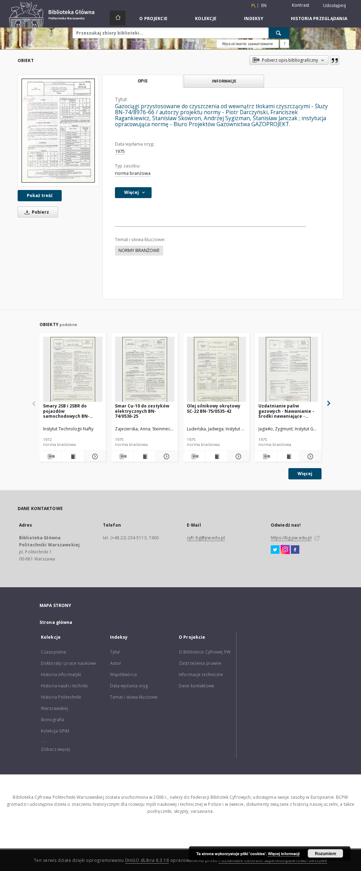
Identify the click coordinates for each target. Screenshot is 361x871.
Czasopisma (53, 652)
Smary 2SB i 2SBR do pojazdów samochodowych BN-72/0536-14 (66, 411)
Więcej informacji (284, 853)
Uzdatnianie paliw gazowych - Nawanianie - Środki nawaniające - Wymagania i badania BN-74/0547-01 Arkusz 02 (287, 411)
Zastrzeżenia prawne (200, 663)
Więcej (305, 474)
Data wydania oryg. (129, 686)
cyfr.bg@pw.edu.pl (206, 538)
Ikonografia (52, 720)
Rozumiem (325, 853)
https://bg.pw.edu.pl (291, 538)
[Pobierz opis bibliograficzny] (50, 456)
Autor (116, 663)
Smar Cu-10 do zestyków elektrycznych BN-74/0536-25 (142, 411)
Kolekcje (205, 19)
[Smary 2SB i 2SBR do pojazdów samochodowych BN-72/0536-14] (72, 369)
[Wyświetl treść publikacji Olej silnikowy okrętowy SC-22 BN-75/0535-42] (216, 456)
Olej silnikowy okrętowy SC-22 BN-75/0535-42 (213, 408)
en (264, 5)
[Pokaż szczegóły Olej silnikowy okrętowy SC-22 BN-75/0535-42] (238, 456)
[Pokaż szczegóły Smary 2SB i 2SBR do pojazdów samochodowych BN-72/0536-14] (94, 456)
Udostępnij (334, 5)
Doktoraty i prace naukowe (68, 663)
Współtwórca (123, 674)
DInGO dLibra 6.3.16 (147, 860)
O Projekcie (153, 19)
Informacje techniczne (201, 674)
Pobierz (40, 212)
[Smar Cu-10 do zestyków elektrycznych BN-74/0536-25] (144, 369)
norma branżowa (133, 173)
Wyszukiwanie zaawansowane (247, 43)
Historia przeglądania (319, 19)
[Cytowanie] (334, 60)
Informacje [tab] (224, 81)
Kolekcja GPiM (55, 731)
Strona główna (56, 622)
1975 (120, 151)
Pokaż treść (40, 195)
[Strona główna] (118, 18)
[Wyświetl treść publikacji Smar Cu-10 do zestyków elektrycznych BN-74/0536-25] (144, 456)
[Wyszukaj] (279, 32)
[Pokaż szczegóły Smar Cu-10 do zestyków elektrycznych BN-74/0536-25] (166, 456)
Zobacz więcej (55, 749)
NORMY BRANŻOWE (139, 250)
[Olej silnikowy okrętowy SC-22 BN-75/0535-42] (216, 369)
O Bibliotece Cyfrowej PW (205, 652)
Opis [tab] (142, 81)
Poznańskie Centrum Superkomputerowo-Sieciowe (273, 860)
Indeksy (253, 19)
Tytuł (115, 652)
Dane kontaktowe (196, 686)
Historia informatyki (61, 674)
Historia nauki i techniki (64, 686)
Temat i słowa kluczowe (134, 697)
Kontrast (301, 5)
